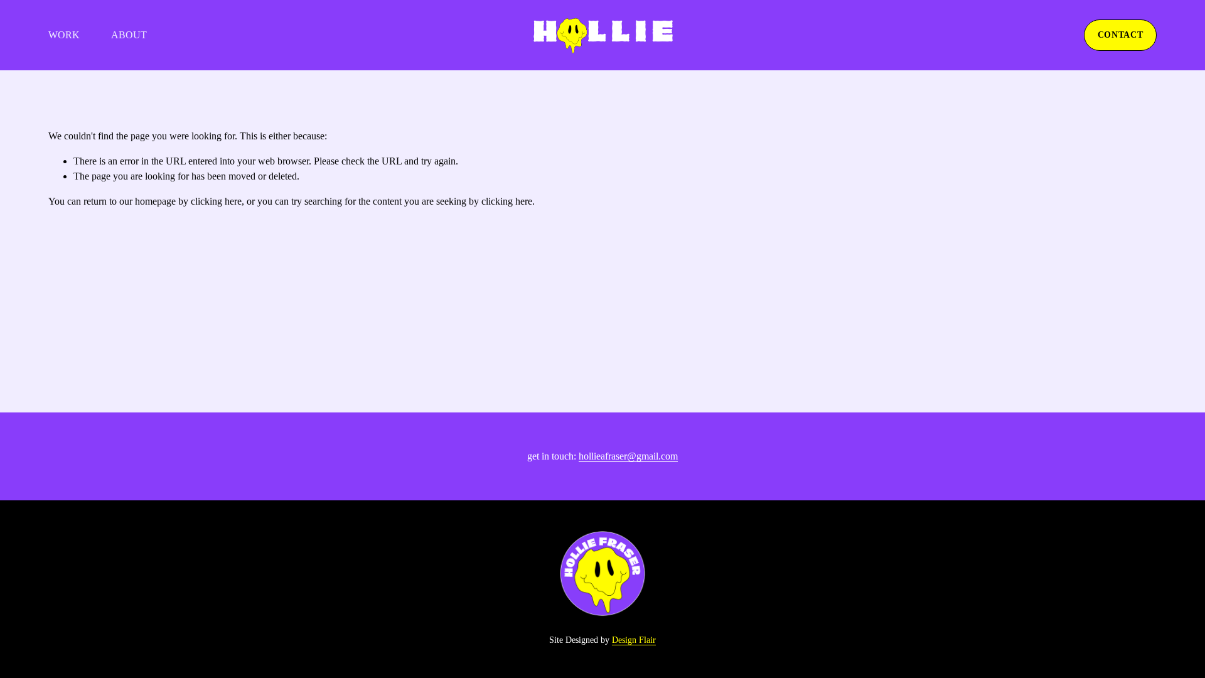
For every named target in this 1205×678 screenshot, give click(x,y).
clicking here (216, 201)
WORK (64, 35)
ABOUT (129, 35)
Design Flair (634, 640)
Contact (1120, 35)
